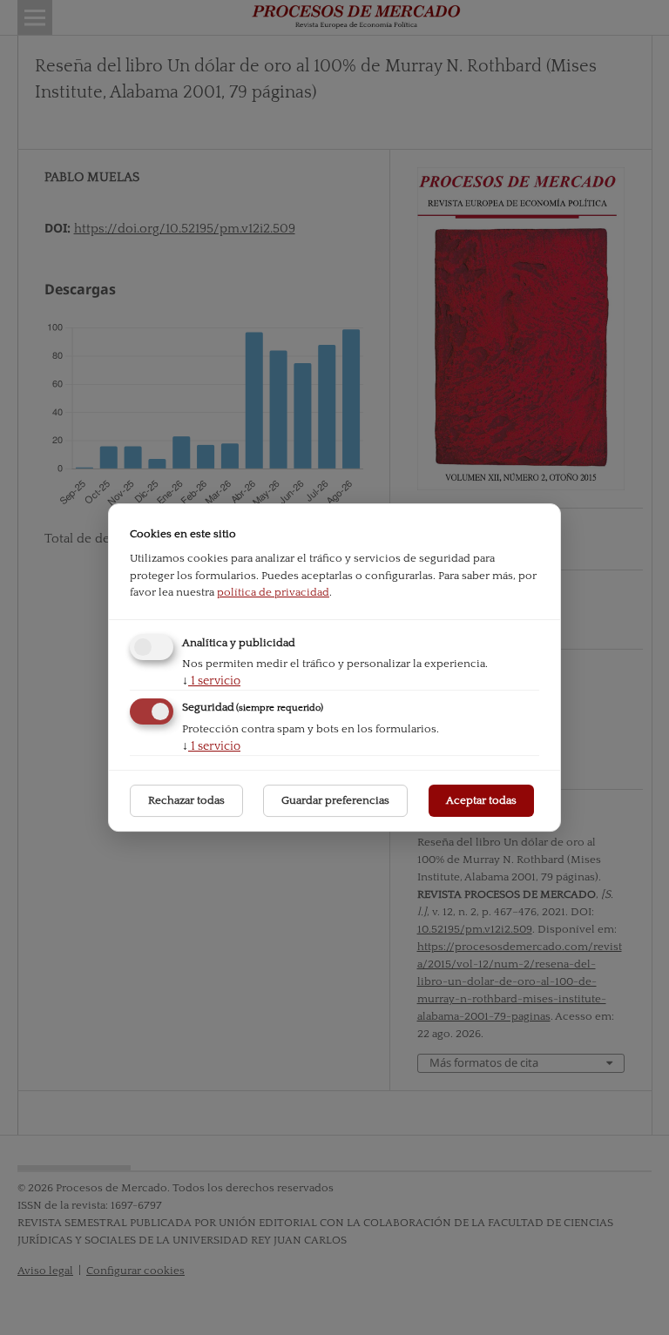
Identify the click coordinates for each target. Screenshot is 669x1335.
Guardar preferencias (335, 800)
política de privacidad (273, 592)
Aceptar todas (481, 800)
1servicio (211, 681)
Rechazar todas (186, 800)
